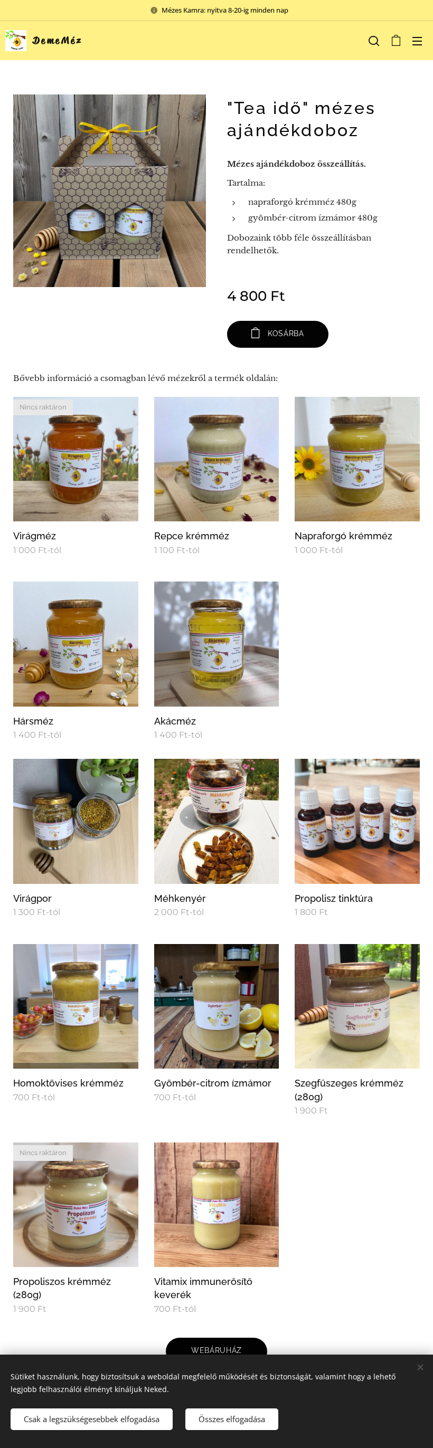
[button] (373, 40)
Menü (417, 40)
